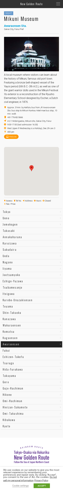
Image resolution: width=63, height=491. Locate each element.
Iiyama (7, 268)
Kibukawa (9, 420)
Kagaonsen (10, 338)
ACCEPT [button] (42, 486)
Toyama (8, 306)
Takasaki (9, 231)
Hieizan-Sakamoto (15, 407)
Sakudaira (10, 250)
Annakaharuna (12, 237)
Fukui (6, 350)
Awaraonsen (11, 344)
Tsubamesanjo (12, 287)
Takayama (9, 376)
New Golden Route (31, 4)
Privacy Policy (41, 480)
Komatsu (9, 332)
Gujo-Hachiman (13, 388)
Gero (6, 382)
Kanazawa (9, 319)
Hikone (7, 395)
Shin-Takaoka (12, 313)
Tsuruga (8, 363)
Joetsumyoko (11, 275)
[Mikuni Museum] (31, 69)
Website (12, 136)
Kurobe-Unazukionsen (18, 300)
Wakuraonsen (12, 325)
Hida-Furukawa (13, 369)
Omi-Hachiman (12, 401)
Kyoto (6, 426)
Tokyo (7, 212)
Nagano (8, 262)
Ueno (6, 218)
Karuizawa (10, 243)
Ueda (6, 256)
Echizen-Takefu (13, 357)
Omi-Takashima (13, 413)
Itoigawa (9, 294)
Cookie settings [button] (20, 485)
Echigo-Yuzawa (13, 281)
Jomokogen (10, 224)
